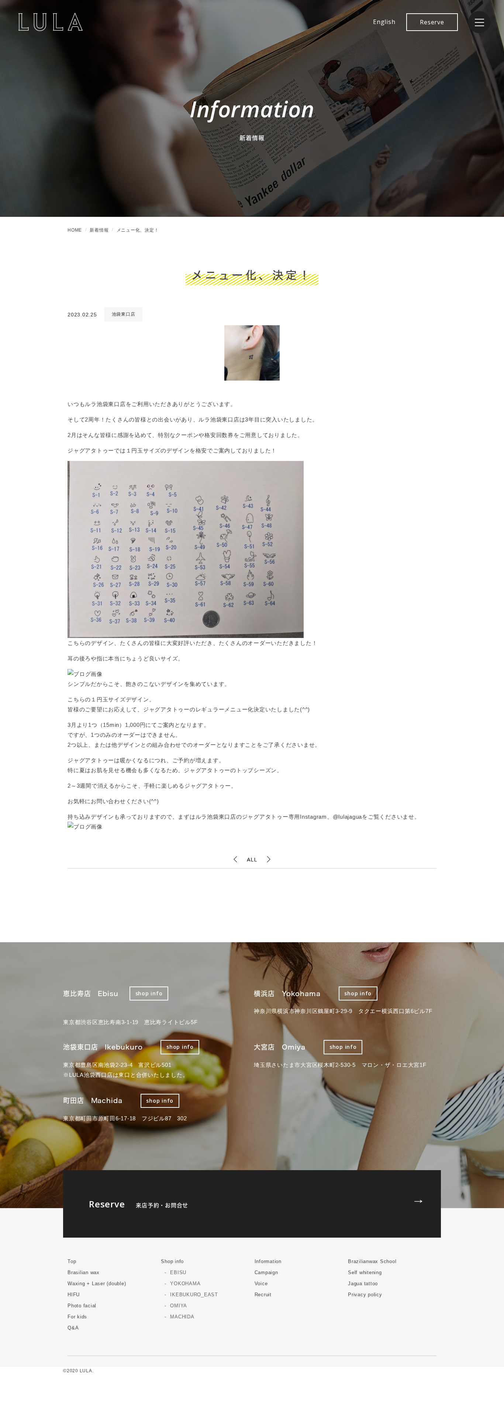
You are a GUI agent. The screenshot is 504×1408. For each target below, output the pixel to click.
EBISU (178, 1272)
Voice (261, 1283)
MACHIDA (182, 1316)
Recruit (263, 1294)
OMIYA (178, 1305)
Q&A (73, 1328)
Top (72, 1261)
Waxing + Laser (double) (97, 1283)
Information (268, 1261)
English (384, 22)
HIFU (74, 1294)
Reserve (432, 22)
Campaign (266, 1272)
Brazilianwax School (372, 1261)
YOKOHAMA (185, 1283)
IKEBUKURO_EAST (194, 1294)
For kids (77, 1316)
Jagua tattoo (363, 1283)
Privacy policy (365, 1294)
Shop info (172, 1261)
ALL (252, 859)
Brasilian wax (84, 1272)
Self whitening (365, 1272)
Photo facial (82, 1305)
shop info (149, 993)
